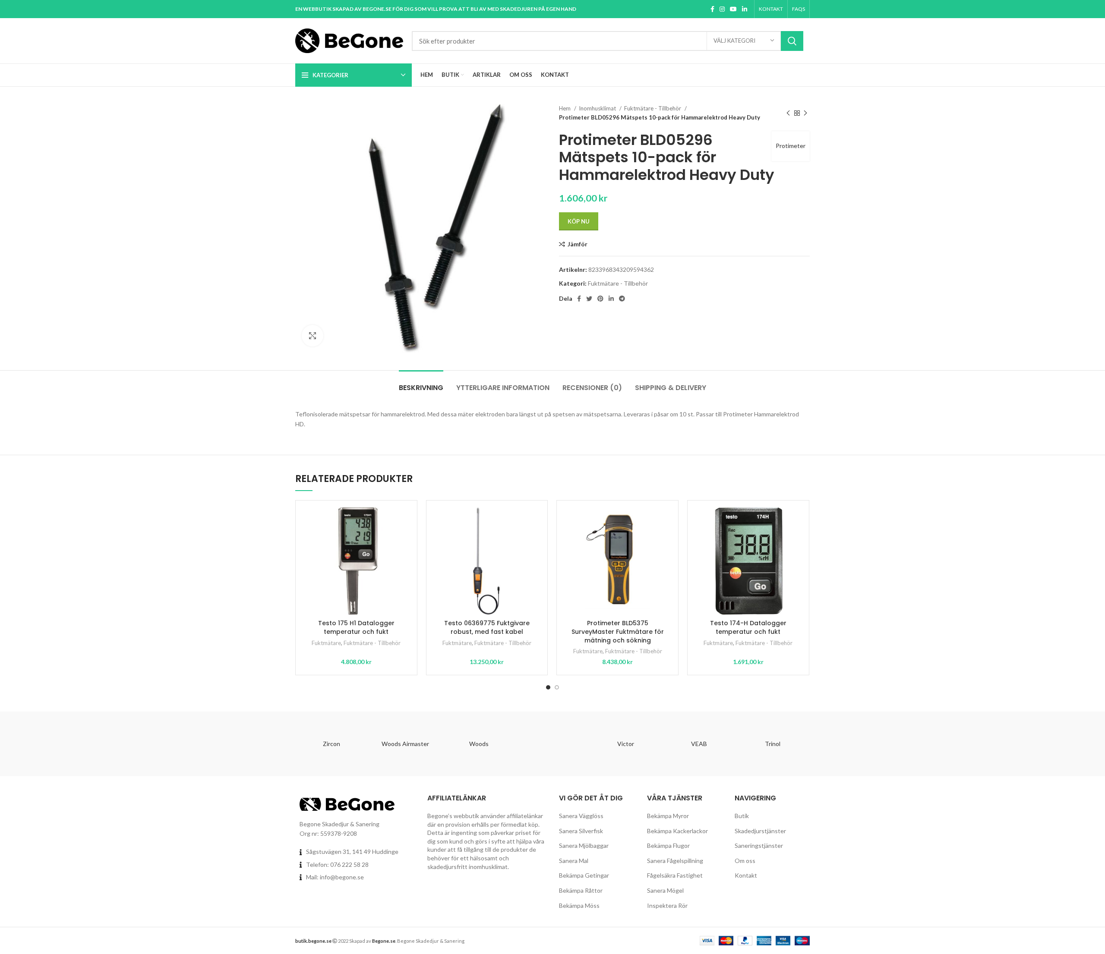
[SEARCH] (792, 41)
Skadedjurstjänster (760, 830)
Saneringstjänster (759, 845)
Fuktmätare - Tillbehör (653, 108)
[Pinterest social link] (600, 298)
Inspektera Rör (667, 905)
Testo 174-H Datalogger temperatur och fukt (748, 627)
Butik (742, 815)
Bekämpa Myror (668, 815)
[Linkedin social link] (744, 9)
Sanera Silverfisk (581, 830)
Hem (565, 108)
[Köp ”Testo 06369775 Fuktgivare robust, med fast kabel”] (534, 521)
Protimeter (790, 145)
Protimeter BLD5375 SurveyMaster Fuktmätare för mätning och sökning (617, 631)
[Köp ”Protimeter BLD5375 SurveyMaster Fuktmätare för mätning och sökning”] (665, 521)
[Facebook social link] (712, 9)
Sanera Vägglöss (581, 815)
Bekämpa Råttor (581, 890)
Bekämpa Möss (579, 905)
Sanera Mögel (665, 890)
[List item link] (355, 864)
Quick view (404, 540)
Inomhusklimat (598, 108)
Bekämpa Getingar (584, 875)
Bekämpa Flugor (668, 845)
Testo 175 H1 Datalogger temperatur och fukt (356, 627)
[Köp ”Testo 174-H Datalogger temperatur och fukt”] (796, 521)
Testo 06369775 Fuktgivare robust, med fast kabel (487, 627)
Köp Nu (579, 221)
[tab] (421, 383)
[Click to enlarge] (312, 335)
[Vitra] (552, 743)
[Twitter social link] (589, 298)
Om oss (745, 860)
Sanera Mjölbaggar (584, 845)
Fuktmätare (326, 642)
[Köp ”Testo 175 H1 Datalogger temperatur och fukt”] (404, 521)
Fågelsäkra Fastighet (675, 875)
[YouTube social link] (733, 9)
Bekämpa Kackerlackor (677, 830)
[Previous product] (788, 113)
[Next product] (805, 113)
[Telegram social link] (622, 298)
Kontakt (746, 875)
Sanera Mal (573, 860)
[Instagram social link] (722, 9)
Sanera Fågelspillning (675, 860)
